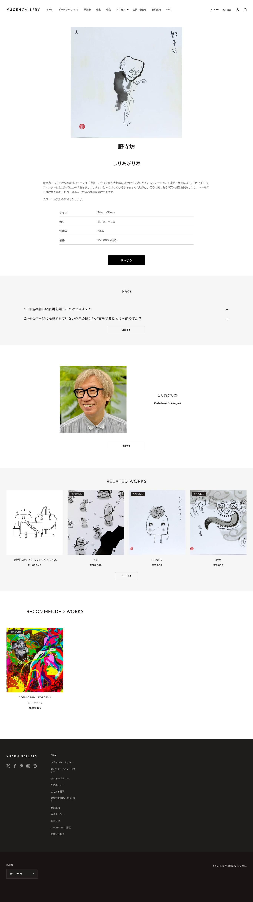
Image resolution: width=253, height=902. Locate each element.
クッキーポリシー (60, 778)
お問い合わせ (57, 833)
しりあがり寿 (126, 163)
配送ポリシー (57, 784)
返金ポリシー (57, 814)
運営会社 (55, 820)
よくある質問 (57, 791)
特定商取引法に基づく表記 (63, 799)
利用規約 (55, 807)
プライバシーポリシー (62, 762)
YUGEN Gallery (233, 866)
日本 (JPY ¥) (16, 874)
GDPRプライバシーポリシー (63, 770)
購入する (126, 260)
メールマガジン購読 (61, 827)
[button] (227, 10)
